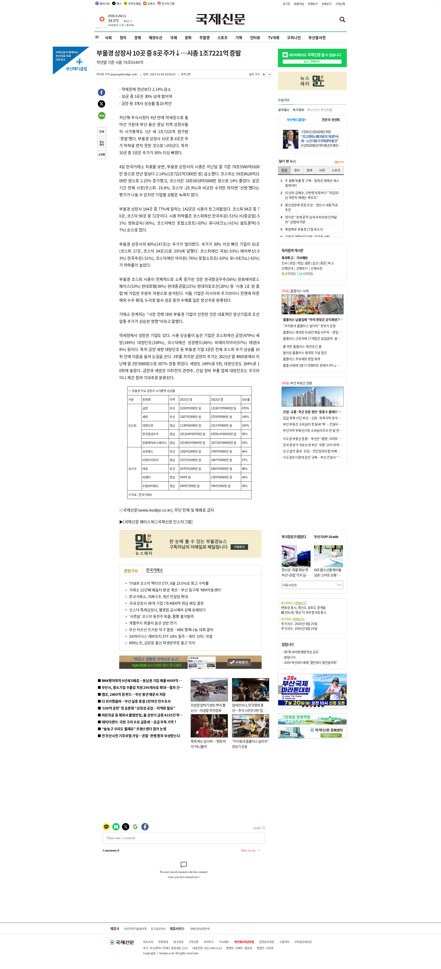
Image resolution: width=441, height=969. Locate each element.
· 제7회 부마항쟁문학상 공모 (300, 652)
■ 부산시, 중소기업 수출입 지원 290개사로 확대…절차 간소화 (142, 687)
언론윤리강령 (266, 942)
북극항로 (298, 109)
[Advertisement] (225, 114)
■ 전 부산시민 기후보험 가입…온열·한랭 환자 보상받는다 (139, 735)
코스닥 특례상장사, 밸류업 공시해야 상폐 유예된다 (167, 610)
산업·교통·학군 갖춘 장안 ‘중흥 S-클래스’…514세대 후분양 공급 (326, 411)
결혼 (308, 263)
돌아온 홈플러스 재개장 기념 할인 (305, 352)
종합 (284, 170)
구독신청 (340, 4)
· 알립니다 (288, 657)
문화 (188, 37)
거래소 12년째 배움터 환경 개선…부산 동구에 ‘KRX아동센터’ (175, 590)
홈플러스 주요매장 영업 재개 (301, 358)
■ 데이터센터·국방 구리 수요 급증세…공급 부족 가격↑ (137, 721)
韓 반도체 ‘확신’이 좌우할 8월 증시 (303, 612)
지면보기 (313, 4)
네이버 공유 (101, 116)
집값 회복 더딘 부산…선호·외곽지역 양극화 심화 (315, 418)
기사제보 (224, 942)
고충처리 (284, 942)
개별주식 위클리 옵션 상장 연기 (153, 623)
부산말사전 (316, 37)
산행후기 (302, 268)
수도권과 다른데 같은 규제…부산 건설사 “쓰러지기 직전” (320, 457)
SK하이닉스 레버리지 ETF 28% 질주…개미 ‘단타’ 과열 (170, 636)
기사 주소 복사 (101, 144)
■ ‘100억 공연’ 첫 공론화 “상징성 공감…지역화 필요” (136, 708)
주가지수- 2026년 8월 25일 (299, 623)
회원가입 (299, 4)
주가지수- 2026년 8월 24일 (299, 628)
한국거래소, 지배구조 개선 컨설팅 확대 (158, 596)
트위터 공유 (101, 105)
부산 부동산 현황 (297, 383)
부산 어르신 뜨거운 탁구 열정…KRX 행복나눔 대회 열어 (171, 629)
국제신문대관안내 (199, 929)
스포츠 (223, 37)
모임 (292, 263)
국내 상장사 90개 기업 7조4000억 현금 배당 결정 (166, 603)
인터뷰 (255, 37)
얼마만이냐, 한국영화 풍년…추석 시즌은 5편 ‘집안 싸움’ (249, 710)
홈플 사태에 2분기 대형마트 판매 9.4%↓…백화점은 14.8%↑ (324, 365)
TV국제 (273, 37)
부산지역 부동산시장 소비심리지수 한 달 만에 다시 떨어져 (320, 430)
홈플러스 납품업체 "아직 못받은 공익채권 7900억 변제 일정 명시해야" (329, 319)
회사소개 (148, 942)
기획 (238, 37)
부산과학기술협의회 (135, 929)
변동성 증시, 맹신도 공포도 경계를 (303, 607)
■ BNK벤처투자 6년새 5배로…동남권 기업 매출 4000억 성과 (141, 680)
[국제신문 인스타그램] (174, 521)
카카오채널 (134, 4)
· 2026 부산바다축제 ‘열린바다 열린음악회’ (309, 662)
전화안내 (163, 942)
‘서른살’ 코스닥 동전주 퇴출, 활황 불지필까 (161, 616)
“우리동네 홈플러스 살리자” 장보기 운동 (309, 325)
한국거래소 (154, 570)
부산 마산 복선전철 (319, 109)
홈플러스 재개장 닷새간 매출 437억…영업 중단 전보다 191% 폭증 (326, 332)
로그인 (286, 4)
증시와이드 (293, 603)
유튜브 (151, 4)
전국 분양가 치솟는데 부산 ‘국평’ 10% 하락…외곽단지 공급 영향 (325, 444)
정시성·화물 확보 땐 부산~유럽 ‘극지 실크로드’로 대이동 (295, 574)
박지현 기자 (103, 74)
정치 (123, 37)
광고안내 (178, 942)
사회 (108, 37)
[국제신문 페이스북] (139, 521)
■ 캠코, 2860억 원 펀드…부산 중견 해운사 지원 (132, 694)
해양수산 (155, 37)
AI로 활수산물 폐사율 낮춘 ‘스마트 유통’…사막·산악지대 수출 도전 (327, 577)
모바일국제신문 (303, 942)
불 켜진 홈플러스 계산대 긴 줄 (302, 346)
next (344, 689)
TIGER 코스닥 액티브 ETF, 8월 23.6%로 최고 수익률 (169, 583)
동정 (323, 263)
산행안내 (287, 268)
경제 (137, 37)
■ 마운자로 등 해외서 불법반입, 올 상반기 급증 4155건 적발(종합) (145, 714)
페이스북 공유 (101, 93)
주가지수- (292, 619)
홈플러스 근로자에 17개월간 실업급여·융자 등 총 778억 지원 (323, 338)
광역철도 (284, 109)
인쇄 (101, 132)
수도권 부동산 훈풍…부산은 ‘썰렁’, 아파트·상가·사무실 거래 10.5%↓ (329, 438)
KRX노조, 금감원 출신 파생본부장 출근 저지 (162, 642)
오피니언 (294, 37)
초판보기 (326, 4)
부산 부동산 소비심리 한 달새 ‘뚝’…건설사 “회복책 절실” (320, 424)
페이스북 (105, 4)
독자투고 (209, 942)
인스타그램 (168, 4)
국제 (173, 37)
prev (280, 689)
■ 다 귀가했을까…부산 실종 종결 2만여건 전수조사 (134, 701)
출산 (315, 263)
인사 (284, 263)
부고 (331, 263)
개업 (300, 263)
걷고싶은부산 (158, 929)
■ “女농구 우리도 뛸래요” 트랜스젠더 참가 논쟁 (132, 728)
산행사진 (316, 268)
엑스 (119, 4)
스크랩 (101, 155)
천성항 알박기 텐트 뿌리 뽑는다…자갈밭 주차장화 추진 (208, 710)
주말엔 (204, 37)
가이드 (289, 273)
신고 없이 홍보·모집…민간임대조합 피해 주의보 (314, 451)
